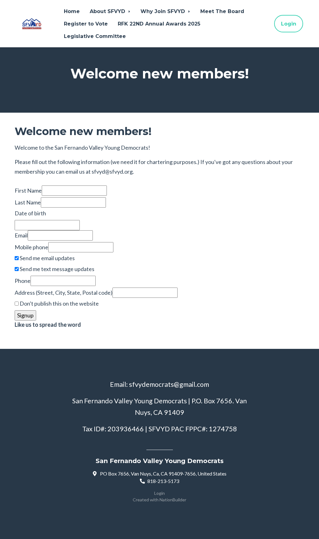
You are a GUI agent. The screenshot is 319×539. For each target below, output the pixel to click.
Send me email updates (47, 258)
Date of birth (30, 213)
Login (288, 24)
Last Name (28, 202)
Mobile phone (31, 247)
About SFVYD (108, 11)
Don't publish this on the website (59, 303)
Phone (23, 280)
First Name (28, 190)
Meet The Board (222, 11)
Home (72, 11)
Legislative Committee (95, 36)
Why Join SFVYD (163, 11)
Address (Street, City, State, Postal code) (63, 292)
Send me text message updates (56, 268)
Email (21, 235)
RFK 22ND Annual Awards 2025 (159, 24)
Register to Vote (86, 24)
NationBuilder (173, 499)
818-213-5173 (163, 481)
